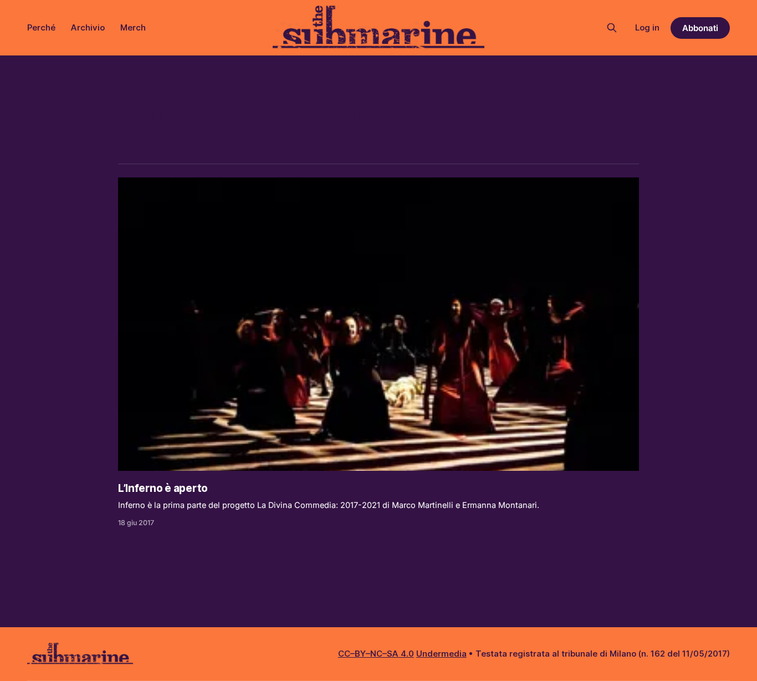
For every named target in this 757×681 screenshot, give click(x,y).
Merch (133, 27)
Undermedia (441, 653)
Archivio (88, 27)
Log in (647, 27)
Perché (41, 27)
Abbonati (700, 28)
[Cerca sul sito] (612, 28)
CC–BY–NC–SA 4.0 (376, 653)
